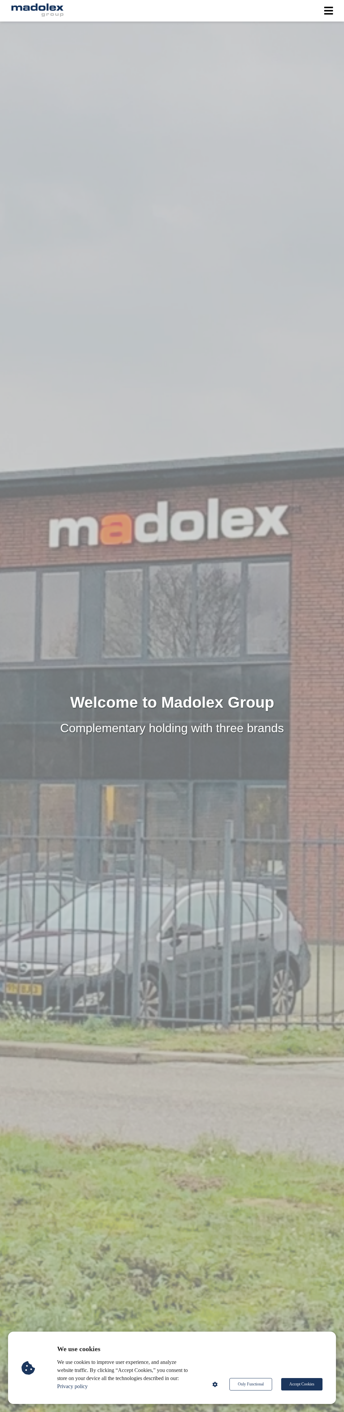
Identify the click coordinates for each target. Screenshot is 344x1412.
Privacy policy (72, 1386)
